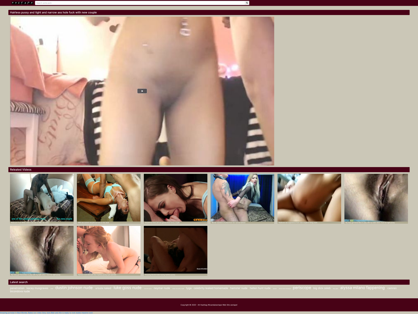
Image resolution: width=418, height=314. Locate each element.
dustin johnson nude (74, 287)
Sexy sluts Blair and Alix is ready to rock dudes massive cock (67, 313)
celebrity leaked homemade (211, 288)
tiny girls (335, 288)
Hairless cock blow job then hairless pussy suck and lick (97, 275)
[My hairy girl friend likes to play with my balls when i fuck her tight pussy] (376, 198)
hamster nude (239, 288)
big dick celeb (322, 288)
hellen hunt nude (260, 288)
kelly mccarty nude (178, 288)
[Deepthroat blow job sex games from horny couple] (175, 198)
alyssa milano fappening (363, 287)
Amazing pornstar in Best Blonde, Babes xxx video (21, 313)
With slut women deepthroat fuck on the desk (93, 222)
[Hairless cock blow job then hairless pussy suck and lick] (108, 250)
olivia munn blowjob (285, 288)
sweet (275, 288)
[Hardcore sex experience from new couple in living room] (309, 198)
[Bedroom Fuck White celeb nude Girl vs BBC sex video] (42, 198)
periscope (302, 287)
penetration (17, 288)
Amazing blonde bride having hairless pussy (160, 275)
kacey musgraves (37, 288)
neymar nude (162, 288)
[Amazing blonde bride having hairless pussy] (175, 250)
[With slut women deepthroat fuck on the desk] (108, 198)
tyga (189, 288)
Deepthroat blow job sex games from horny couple (162, 222)
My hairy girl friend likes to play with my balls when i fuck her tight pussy (370, 222)
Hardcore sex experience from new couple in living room (298, 222)
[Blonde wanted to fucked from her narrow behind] (242, 198)
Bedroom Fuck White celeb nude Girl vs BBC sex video (30, 222)
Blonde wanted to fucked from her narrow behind (228, 222)
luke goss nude (128, 287)
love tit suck (148, 288)
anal (52, 288)
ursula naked (103, 288)
